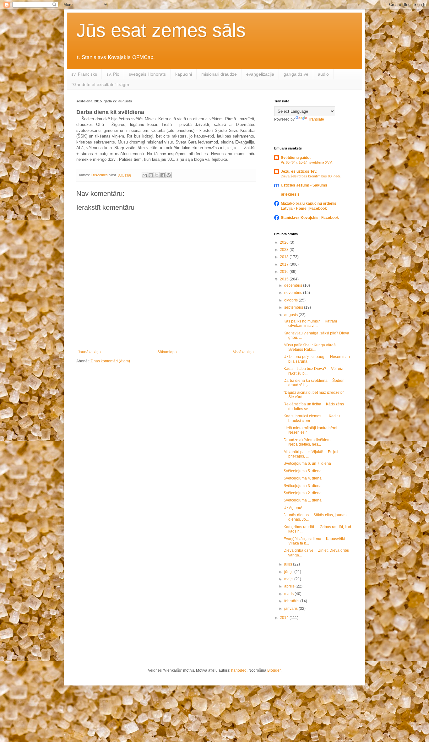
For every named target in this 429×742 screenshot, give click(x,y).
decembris (293, 285)
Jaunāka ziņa (89, 352)
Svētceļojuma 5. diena (303, 471)
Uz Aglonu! (293, 508)
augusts (291, 315)
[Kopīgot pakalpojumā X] (157, 175)
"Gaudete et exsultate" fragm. (101, 84)
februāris (292, 601)
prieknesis (290, 194)
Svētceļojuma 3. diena (303, 486)
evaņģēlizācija (260, 74)
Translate (316, 119)
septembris (294, 307)
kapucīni (183, 74)
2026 (285, 242)
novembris (293, 292)
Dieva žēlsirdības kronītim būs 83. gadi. (311, 176)
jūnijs (289, 572)
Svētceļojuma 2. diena (303, 493)
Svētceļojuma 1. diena (303, 500)
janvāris (291, 608)
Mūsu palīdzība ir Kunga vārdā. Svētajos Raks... (312, 347)
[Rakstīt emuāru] (151, 175)
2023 (285, 249)
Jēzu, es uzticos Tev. (299, 171)
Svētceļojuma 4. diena (303, 478)
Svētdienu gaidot (296, 157)
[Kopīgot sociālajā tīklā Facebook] (163, 175)
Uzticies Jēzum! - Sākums (304, 185)
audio (323, 74)
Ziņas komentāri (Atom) (110, 361)
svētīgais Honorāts (147, 74)
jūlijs (288, 564)
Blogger (273, 670)
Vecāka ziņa (243, 352)
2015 (285, 279)
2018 (285, 257)
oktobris (291, 300)
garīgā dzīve (296, 74)
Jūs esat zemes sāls (161, 30)
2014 (285, 617)
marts (289, 594)
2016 (285, 271)
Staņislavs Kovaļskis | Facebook (310, 217)
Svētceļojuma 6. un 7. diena (307, 463)
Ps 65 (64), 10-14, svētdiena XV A (306, 162)
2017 (285, 264)
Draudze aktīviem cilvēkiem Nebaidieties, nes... (309, 442)
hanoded (239, 670)
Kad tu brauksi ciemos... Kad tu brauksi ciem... (312, 418)
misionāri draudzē (219, 74)
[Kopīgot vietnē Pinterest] (169, 175)
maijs (289, 579)
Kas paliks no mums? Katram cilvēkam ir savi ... (310, 323)
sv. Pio (112, 74)
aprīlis (290, 586)
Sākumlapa (167, 352)
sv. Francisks (84, 74)
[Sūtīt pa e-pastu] (145, 175)
